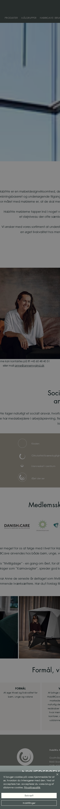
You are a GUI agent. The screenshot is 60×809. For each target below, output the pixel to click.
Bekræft (29, 795)
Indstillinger (29, 802)
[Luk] (55, 776)
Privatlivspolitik (32, 787)
